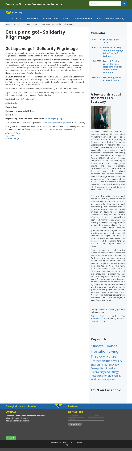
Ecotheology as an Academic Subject (112, 79)
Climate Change (12, 138)
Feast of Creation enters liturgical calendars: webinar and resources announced (112, 67)
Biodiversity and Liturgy (105, 372)
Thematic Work (83, 18)
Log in (67, 445)
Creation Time (50, 18)
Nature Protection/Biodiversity (106, 358)
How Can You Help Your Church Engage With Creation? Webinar (113, 51)
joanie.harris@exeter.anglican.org (56, 122)
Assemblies (32, 18)
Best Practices (108, 368)
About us (16, 18)
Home (7, 24)
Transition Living (104, 351)
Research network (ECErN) (110, 18)
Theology (98, 356)
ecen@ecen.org (100, 318)
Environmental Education (105, 364)
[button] (66, 406)
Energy (95, 368)
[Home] (14, 12)
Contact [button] (10, 438)
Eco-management (106, 379)
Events (66, 18)
